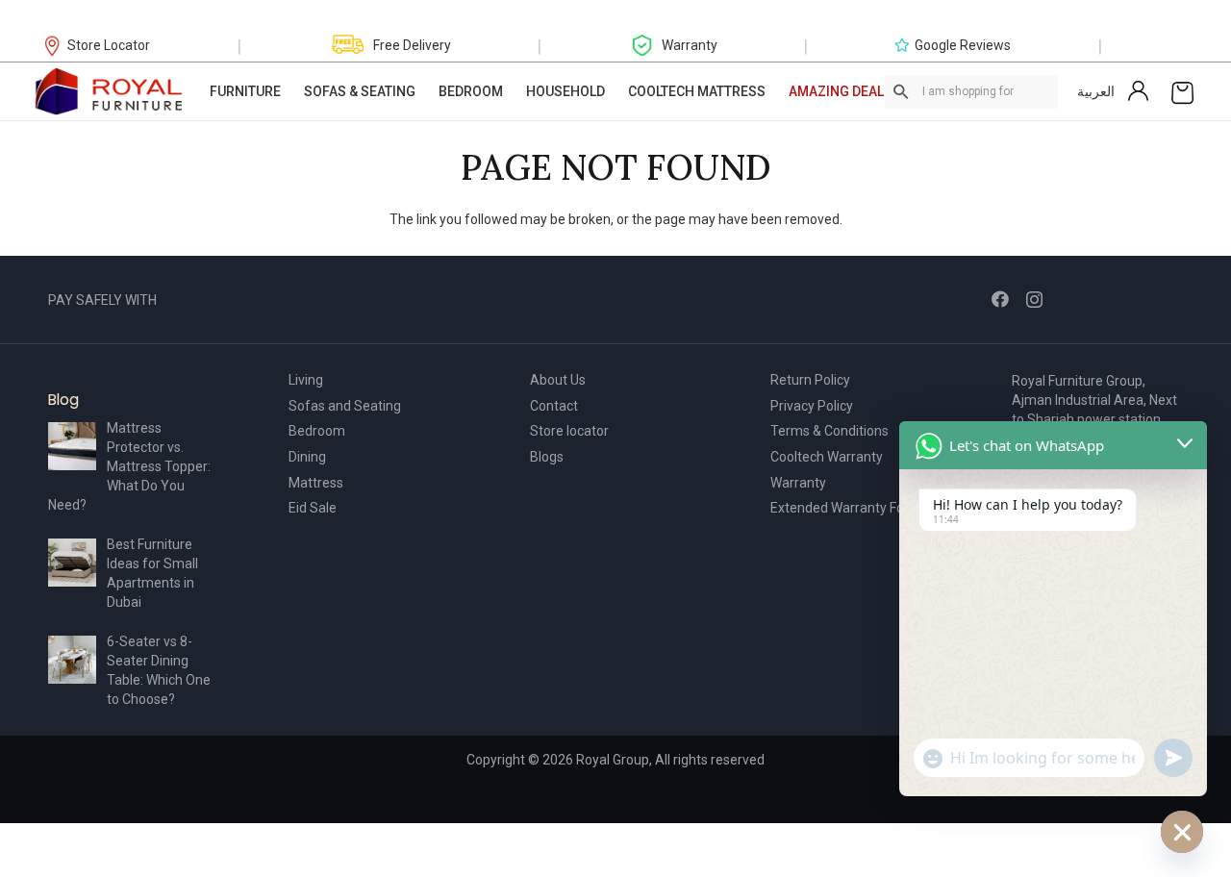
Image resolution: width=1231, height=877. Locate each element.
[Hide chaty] (1182, 832)
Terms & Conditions (829, 430)
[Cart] (1182, 91)
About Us (558, 380)
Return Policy (810, 380)
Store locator (569, 430)
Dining (307, 456)
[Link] (110, 91)
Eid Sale (313, 507)
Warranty (798, 482)
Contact (554, 405)
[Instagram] (1034, 300)
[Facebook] (1000, 299)
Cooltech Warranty (826, 456)
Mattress (316, 482)
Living (306, 380)
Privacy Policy (811, 405)
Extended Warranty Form (845, 507)
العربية (1096, 91)
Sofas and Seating (345, 405)
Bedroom (317, 430)
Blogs (547, 456)
